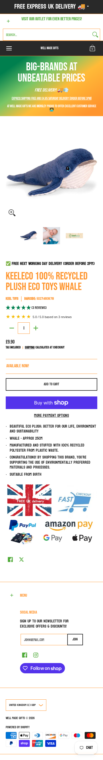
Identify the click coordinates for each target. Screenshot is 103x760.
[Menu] (9, 48)
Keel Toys (12, 298)
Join (75, 639)
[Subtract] (12, 328)
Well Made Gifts (49, 48)
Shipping (30, 347)
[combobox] (47, 34)
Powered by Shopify (17, 727)
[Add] (36, 328)
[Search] (95, 34)
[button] (92, 48)
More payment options (51, 415)
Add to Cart (51, 384)
